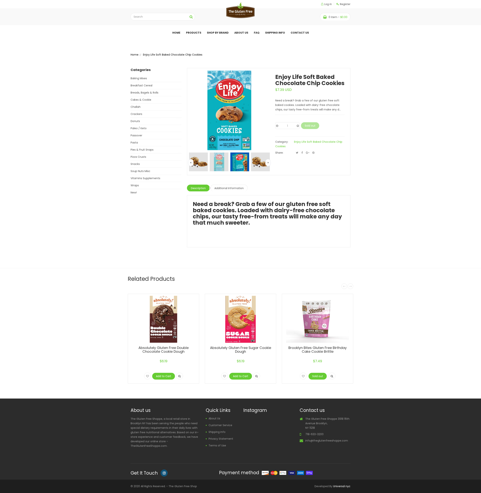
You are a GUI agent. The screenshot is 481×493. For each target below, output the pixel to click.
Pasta (134, 142)
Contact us (300, 33)
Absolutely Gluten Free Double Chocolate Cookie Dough (163, 349)
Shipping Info (275, 33)
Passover (136, 135)
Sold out (310, 126)
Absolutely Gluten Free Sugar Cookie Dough (240, 349)
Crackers (136, 114)
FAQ (256, 33)
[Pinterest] (313, 153)
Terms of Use (217, 445)
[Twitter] (297, 153)
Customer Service (220, 425)
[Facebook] (302, 153)
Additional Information (229, 188)
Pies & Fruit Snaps (142, 150)
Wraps (135, 185)
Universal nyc (341, 486)
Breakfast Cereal (141, 85)
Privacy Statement (221, 439)
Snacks (135, 164)
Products (193, 33)
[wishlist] (147, 376)
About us (241, 33)
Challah (136, 107)
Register (345, 4)
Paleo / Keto (139, 128)
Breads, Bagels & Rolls (144, 92)
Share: (279, 153)
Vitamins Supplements (145, 178)
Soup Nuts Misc (140, 171)
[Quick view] (179, 376)
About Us (214, 418)
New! (134, 192)
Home (176, 33)
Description (198, 188)
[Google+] (307, 153)
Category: (281, 142)
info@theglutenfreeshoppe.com (326, 440)
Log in (328, 4)
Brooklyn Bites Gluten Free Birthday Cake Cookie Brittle (317, 349)
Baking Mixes (139, 78)
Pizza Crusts (138, 157)
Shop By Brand (218, 33)
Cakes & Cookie (141, 100)
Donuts (135, 121)
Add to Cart (163, 376)
